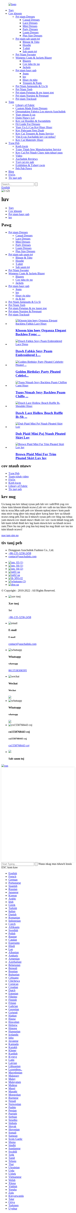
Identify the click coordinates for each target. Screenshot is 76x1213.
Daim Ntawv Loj (25, 117)
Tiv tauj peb (15, 177)
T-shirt (26, 48)
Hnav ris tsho (30, 79)
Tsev (11, 10)
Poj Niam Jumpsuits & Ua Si (32, 86)
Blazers (27, 60)
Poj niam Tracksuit (26, 98)
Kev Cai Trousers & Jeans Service (35, 133)
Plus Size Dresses (32, 35)
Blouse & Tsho (31, 41)
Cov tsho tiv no (31, 64)
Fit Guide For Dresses (28, 124)
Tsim (11, 101)
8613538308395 (17, 670)
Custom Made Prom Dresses (31, 108)
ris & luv (20, 298)
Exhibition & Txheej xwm (30, 165)
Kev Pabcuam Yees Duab (30, 130)
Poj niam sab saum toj (28, 38)
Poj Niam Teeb (24, 89)
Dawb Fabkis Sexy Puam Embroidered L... (34, 353)
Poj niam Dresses (25, 16)
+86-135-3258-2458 (19, 553)
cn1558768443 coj (18, 745)
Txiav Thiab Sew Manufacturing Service (38, 149)
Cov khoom (15, 13)
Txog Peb (13, 143)
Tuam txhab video (18, 476)
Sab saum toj (30, 51)
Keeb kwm (22, 146)
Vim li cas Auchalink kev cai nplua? (36, 136)
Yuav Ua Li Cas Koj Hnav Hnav (34, 127)
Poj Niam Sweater (26, 54)
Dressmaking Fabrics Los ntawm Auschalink (41, 111)
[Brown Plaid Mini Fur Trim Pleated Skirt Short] (42, 447)
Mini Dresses (30, 26)
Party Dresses (30, 29)
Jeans (26, 73)
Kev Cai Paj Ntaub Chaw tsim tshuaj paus (39, 152)
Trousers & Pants (32, 83)
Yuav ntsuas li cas (25, 114)
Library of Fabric (25, 105)
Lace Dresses (30, 22)
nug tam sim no (10, 535)
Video (19, 155)
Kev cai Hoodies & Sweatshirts (33, 120)
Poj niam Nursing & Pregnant (32, 95)
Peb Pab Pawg (24, 168)
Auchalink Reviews (27, 158)
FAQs (11, 174)
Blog (11, 171)
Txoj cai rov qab (25, 162)
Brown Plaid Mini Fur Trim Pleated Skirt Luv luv (36, 456)
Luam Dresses (31, 32)
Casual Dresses (31, 19)
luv (24, 76)
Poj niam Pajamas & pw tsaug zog (35, 92)
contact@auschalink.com (22, 556)
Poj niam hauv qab (26, 70)
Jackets (27, 67)
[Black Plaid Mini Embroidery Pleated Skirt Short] (42, 426)
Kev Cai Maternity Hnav (29, 139)
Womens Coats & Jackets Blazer (34, 57)
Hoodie (27, 45)
